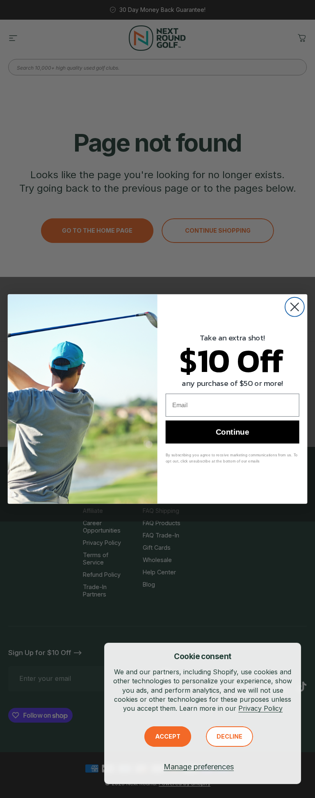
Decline (229, 736)
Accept (167, 736)
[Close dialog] (294, 307)
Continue (232, 432)
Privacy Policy (260, 708)
